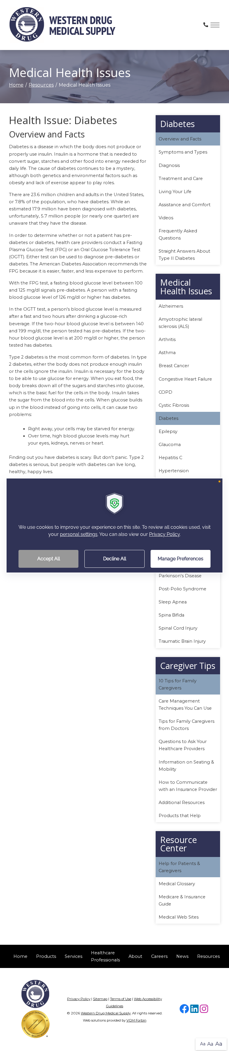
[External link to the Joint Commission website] (35, 1023)
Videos (166, 217)
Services (73, 956)
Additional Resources (182, 802)
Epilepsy (168, 431)
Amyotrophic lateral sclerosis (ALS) (180, 323)
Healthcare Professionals (105, 956)
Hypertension (174, 470)
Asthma (167, 352)
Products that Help (180, 815)
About (135, 956)
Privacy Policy (78, 999)
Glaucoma (170, 444)
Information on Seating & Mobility (186, 765)
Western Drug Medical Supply (106, 1013)
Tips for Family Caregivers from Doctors (186, 725)
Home (16, 85)
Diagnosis (169, 165)
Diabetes (168, 418)
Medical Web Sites (179, 917)
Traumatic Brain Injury (182, 641)
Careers (159, 956)
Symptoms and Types (183, 152)
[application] (114, 525)
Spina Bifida (171, 615)
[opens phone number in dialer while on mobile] (205, 25)
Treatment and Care (181, 178)
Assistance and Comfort (185, 204)
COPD (165, 392)
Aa (202, 1044)
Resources (41, 85)
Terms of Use (120, 999)
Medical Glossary (177, 883)
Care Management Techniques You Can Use (185, 704)
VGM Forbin (136, 1020)
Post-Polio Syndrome (182, 589)
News (182, 956)
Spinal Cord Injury (178, 628)
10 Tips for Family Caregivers (177, 684)
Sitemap (100, 999)
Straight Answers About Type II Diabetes (184, 254)
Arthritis (167, 339)
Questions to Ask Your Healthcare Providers (183, 745)
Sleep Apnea (173, 602)
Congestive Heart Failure (185, 379)
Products (46, 956)
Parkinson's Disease (180, 575)
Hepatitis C (170, 457)
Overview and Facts (180, 139)
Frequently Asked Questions (178, 234)
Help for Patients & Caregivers (179, 867)
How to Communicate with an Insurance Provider (188, 786)
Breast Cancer (174, 365)
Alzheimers (171, 306)
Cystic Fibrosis (174, 405)
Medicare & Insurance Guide (182, 900)
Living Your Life (175, 191)
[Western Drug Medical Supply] (63, 25)
